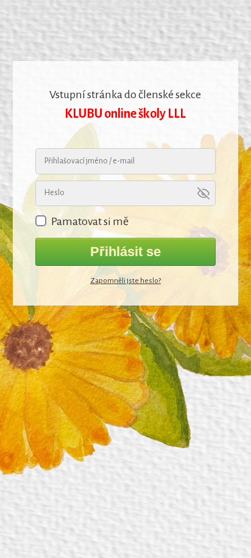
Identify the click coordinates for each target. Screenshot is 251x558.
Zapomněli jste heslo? (125, 281)
